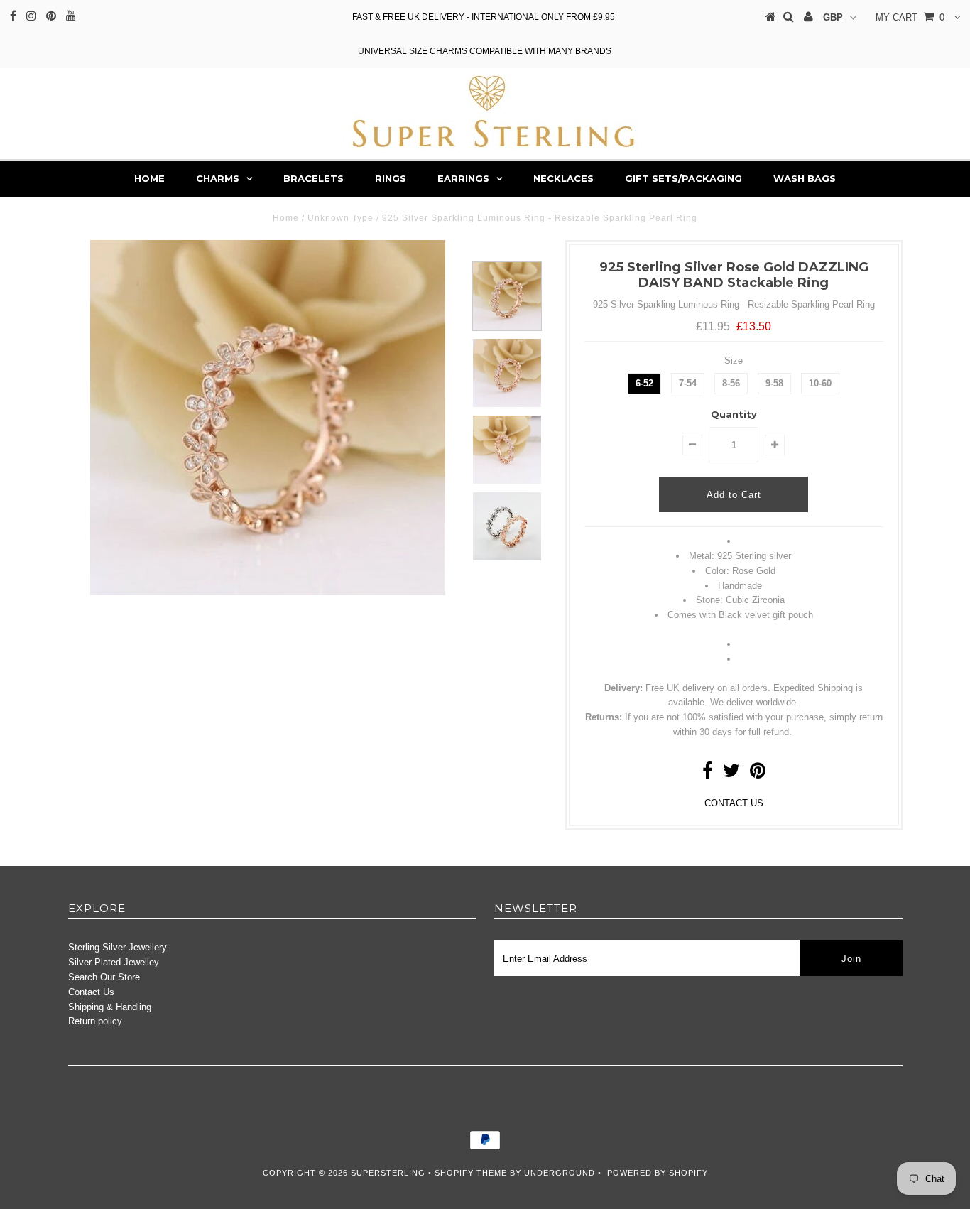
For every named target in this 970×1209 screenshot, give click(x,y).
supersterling (388, 1173)
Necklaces (563, 178)
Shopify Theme (471, 1173)
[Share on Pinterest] (757, 774)
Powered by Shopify (657, 1173)
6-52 (644, 383)
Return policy (95, 1021)
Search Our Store (104, 977)
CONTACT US (733, 803)
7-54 (688, 383)
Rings (390, 178)
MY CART (910, 17)
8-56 (731, 383)
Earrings (463, 178)
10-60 (820, 383)
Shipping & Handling (109, 1007)
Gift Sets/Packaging (683, 178)
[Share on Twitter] (731, 774)
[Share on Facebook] (707, 774)
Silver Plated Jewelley (113, 962)
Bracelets (313, 178)
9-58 (774, 383)
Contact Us (91, 992)
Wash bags (804, 178)
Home (149, 178)
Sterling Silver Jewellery (117, 947)
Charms (217, 178)
